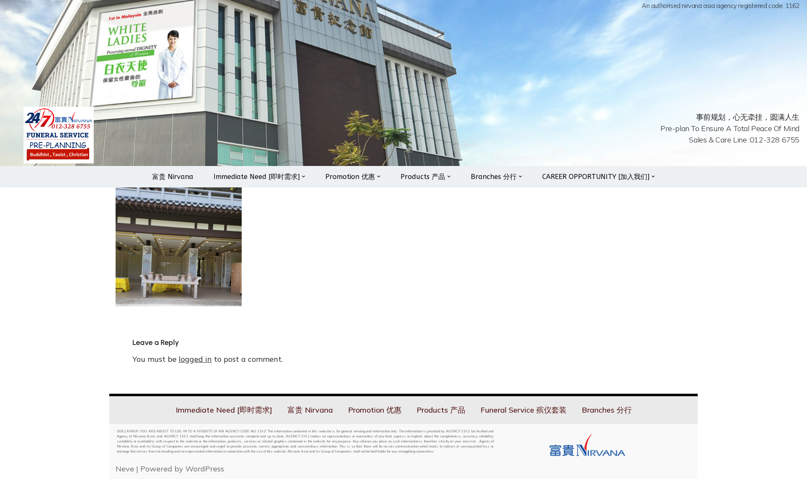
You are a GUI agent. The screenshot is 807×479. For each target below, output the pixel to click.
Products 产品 (441, 410)
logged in (195, 359)
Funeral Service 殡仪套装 (523, 410)
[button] (303, 176)
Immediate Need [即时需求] (224, 410)
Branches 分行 (607, 410)
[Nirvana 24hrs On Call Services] (59, 135)
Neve (125, 469)
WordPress (204, 469)
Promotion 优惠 (374, 410)
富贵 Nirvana (172, 177)
